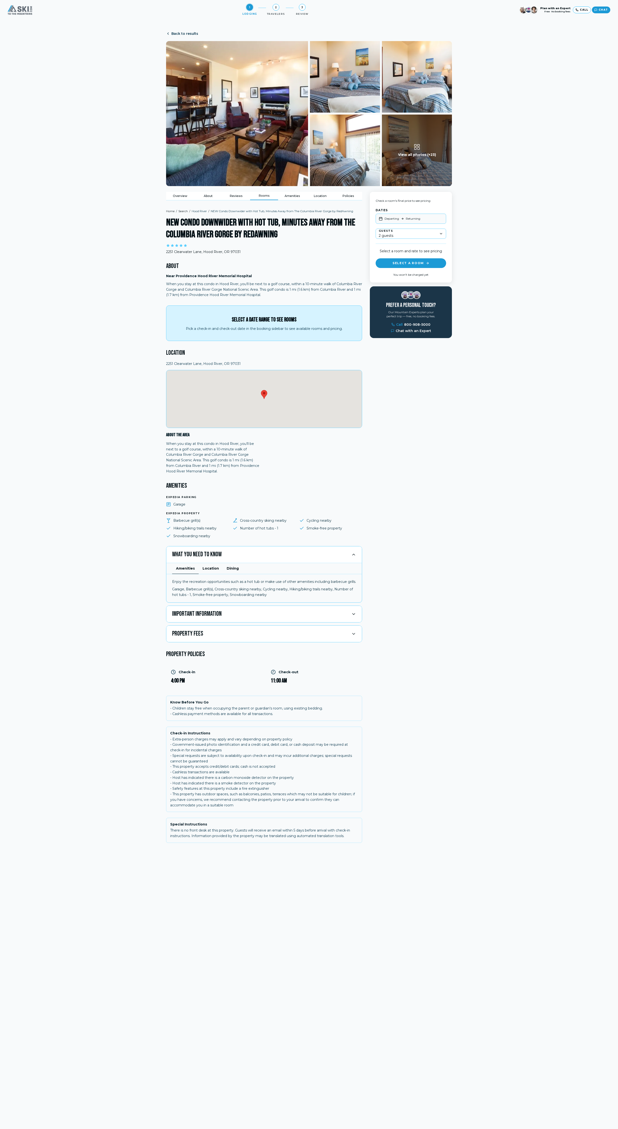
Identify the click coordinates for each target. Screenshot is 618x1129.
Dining (233, 568)
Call (413, 324)
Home (170, 211)
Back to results (184, 33)
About (208, 196)
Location (320, 196)
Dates (382, 210)
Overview (180, 196)
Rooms (264, 195)
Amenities (292, 196)
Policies (348, 196)
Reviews (236, 196)
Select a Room (408, 263)
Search (183, 211)
